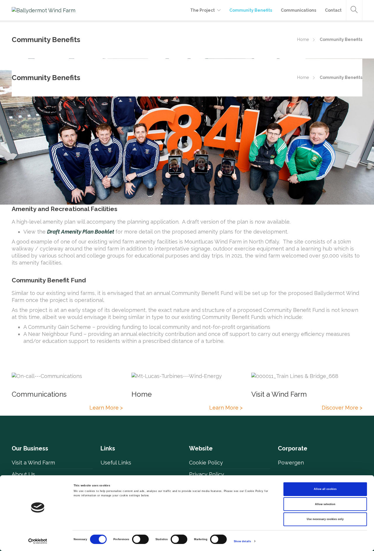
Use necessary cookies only (325, 519)
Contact (333, 10)
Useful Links (116, 463)
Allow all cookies (325, 489)
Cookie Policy (206, 463)
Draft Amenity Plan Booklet (80, 232)
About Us (23, 474)
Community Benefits (250, 10)
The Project (202, 10)
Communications (298, 10)
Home (303, 39)
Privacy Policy (206, 474)
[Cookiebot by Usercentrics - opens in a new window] (37, 541)
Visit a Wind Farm (33, 463)
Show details (242, 541)
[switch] (140, 539)
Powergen (291, 463)
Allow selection (325, 504)
